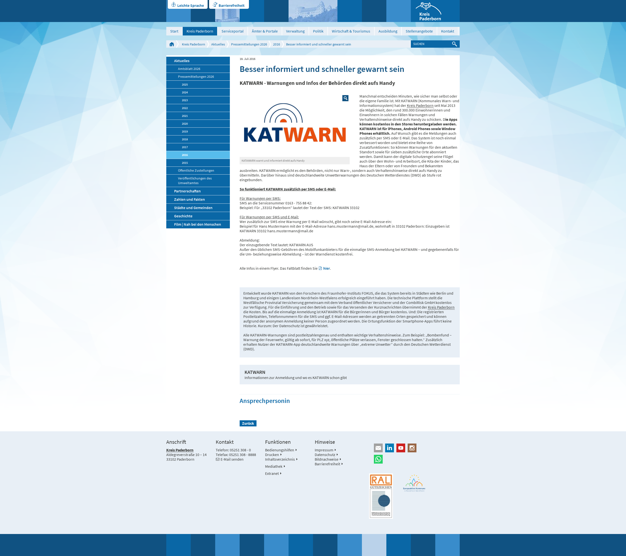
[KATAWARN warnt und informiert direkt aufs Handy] (295, 125)
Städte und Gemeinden (193, 207)
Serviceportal (233, 31)
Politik (318, 31)
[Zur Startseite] (435, 11)
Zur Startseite (172, 44)
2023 (185, 100)
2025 (185, 84)
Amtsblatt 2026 (189, 69)
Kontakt (447, 31)
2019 (185, 131)
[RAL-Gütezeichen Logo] (381, 496)
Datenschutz (325, 454)
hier (326, 268)
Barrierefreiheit (232, 5)
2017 (185, 147)
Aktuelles (218, 44)
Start (174, 31)
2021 (185, 116)
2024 (185, 92)
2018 (185, 139)
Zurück (248, 423)
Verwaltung (295, 31)
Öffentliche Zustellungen (196, 170)
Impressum (324, 449)
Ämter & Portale (265, 31)
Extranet (272, 473)
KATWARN (255, 372)
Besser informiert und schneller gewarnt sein (318, 44)
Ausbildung (388, 31)
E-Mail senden (232, 459)
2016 (276, 44)
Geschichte (183, 215)
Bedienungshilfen (279, 449)
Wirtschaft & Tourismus (351, 31)
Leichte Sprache (190, 5)
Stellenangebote (419, 31)
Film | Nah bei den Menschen (197, 224)
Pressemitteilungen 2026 (249, 44)
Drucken (272, 454)
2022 (185, 108)
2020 (185, 123)
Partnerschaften (187, 191)
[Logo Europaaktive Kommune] (414, 483)
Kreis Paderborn (200, 31)
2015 (185, 163)
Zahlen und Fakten (189, 199)
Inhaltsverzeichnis (280, 459)
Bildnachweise (326, 459)
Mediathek (273, 466)
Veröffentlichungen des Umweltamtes (195, 180)
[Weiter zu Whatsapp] (414, 459)
